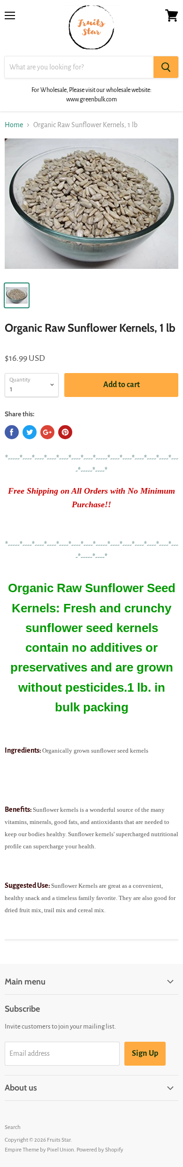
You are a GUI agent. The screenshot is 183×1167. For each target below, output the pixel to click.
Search (13, 1127)
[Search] (165, 67)
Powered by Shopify (99, 1150)
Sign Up (145, 1053)
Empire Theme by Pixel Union (39, 1150)
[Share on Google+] (47, 432)
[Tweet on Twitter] (30, 432)
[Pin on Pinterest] (65, 432)
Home (14, 125)
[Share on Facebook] (12, 432)
